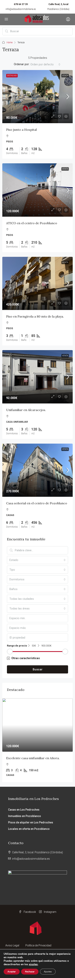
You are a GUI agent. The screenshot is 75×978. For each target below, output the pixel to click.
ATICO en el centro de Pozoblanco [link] (31, 223)
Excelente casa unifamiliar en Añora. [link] (33, 758)
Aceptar (12, 971)
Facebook (29, 911)
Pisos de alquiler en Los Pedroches (30, 822)
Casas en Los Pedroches (23, 809)
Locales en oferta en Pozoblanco (29, 828)
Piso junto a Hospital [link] (21, 130)
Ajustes (48, 971)
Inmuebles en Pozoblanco (24, 816)
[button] (37, 658)
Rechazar (30, 971)
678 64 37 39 (21, 4)
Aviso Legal (12, 945)
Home (9, 42)
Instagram (49, 911)
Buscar (37, 669)
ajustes (33, 964)
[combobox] (45, 64)
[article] (37, 740)
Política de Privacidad (38, 945)
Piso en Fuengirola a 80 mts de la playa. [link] (35, 316)
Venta (65, 75)
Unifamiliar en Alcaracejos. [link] (26, 410)
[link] (37, 96)
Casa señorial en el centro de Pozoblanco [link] (36, 503)
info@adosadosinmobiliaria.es (21, 9)
